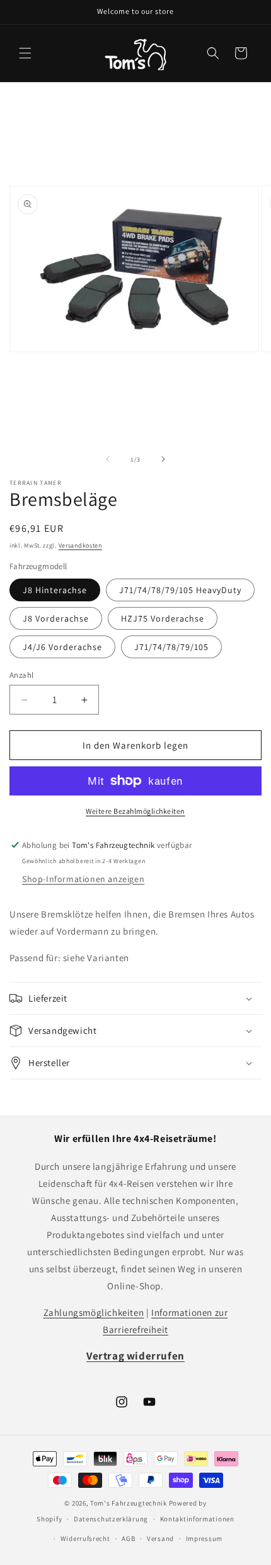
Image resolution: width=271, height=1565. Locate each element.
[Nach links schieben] (108, 459)
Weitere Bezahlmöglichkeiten (135, 811)
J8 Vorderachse (56, 618)
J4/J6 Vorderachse (62, 647)
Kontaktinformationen (197, 1518)
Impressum (204, 1538)
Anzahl (21, 675)
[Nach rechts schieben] (163, 459)
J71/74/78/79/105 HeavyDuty (180, 590)
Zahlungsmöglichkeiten (93, 1312)
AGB (128, 1538)
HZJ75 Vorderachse (162, 618)
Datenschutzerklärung (111, 1518)
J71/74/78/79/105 (171, 647)
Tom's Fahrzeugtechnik (128, 1503)
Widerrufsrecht (85, 1538)
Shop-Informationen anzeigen (83, 879)
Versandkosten (80, 545)
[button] (25, 53)
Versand (160, 1538)
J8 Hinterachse (55, 590)
